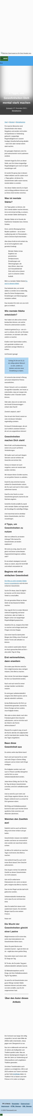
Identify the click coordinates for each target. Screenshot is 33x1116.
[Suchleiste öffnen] (1, 63)
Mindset (11, 122)
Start (6, 122)
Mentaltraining (16, 111)
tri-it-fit (15, 1074)
